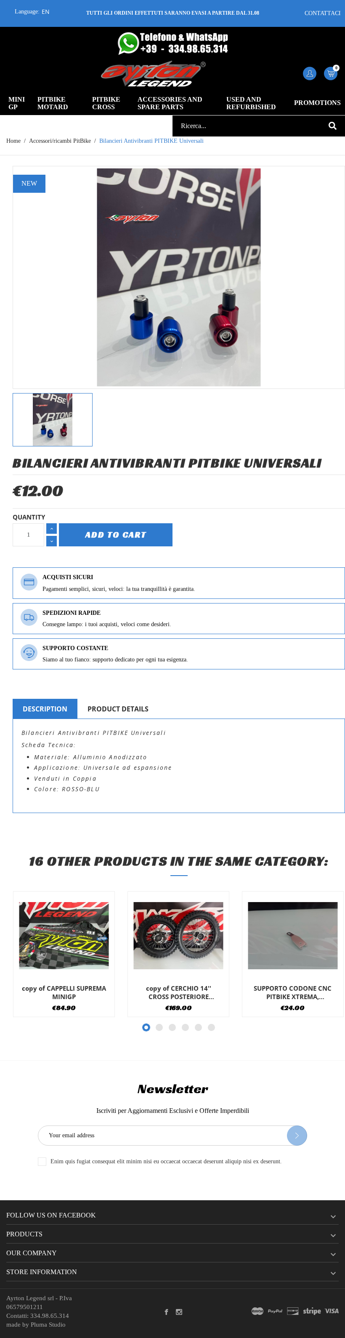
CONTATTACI (323, 13)
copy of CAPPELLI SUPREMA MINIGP (64, 992)
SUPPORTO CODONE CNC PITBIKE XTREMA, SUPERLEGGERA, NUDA (293, 992)
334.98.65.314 (49, 1315)
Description (45, 709)
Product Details (118, 709)
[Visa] (331, 1311)
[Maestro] (257, 1311)
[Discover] (293, 1311)
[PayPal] (275, 1311)
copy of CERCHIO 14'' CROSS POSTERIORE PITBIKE (178, 992)
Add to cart (115, 534)
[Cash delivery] (312, 1311)
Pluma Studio (48, 1324)
